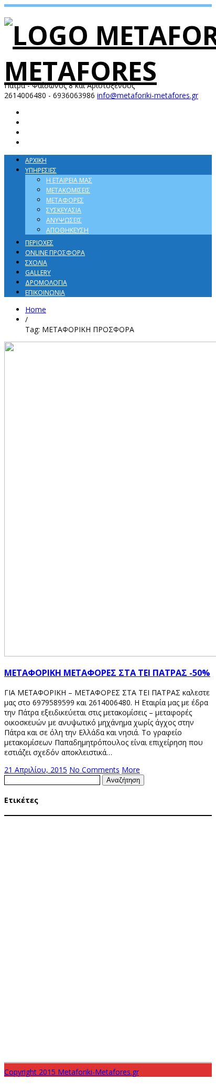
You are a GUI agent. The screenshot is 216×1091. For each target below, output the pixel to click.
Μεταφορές (65, 200)
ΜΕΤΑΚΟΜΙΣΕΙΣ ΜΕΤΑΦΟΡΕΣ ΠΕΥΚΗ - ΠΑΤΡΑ (82, 891)
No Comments (94, 770)
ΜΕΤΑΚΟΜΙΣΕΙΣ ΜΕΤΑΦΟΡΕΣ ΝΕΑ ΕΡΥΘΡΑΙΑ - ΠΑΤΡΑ (72, 871)
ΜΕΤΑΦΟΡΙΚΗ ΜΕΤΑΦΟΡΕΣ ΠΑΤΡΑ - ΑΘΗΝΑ (134, 951)
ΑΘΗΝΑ (70, 821)
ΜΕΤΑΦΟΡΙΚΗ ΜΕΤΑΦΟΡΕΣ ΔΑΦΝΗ (49, 911)
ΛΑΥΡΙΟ (13, 831)
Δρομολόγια (46, 282)
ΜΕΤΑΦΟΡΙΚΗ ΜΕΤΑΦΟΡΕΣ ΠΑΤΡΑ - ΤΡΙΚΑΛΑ (72, 961)
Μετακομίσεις (68, 190)
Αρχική (36, 160)
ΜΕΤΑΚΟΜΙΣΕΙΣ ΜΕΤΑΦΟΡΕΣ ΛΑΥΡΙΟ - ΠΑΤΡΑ (63, 851)
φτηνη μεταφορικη (72, 1047)
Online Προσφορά (55, 252)
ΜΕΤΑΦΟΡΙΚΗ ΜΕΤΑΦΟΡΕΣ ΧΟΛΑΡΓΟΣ (108, 971)
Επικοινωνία (45, 292)
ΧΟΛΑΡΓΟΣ (142, 1020)
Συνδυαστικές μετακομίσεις (81, 1007)
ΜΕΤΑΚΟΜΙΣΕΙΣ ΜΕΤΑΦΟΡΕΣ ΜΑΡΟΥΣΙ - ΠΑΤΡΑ (125, 861)
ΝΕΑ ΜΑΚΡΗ (105, 981)
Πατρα (181, 981)
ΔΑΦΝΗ (198, 821)
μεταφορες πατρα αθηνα (168, 1032)
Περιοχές (39, 242)
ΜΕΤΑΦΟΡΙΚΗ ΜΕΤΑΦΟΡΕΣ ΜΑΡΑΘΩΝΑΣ (58, 921)
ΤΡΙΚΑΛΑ (113, 1020)
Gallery (38, 272)
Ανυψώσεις (64, 220)
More (131, 770)
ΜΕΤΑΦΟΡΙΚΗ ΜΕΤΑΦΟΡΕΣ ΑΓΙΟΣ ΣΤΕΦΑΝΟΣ (150, 901)
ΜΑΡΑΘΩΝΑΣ (43, 831)
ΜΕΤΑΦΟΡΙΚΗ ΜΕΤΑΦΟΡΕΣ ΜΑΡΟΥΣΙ (161, 921)
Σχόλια (36, 262)
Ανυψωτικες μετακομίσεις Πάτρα (135, 821)
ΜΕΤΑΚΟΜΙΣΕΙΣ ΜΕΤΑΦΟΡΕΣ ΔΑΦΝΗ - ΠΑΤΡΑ (116, 841)
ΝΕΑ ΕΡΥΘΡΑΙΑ (67, 981)
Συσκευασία (63, 210)
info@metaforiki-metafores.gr (147, 95)
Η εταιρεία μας (69, 180)
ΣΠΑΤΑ (47, 999)
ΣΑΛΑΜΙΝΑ (20, 999)
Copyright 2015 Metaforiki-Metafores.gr (71, 1072)
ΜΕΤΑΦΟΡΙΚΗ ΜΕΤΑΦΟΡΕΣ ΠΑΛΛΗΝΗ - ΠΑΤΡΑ (86, 941)
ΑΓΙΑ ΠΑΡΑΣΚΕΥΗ (30, 821)
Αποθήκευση (67, 230)
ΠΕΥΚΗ (160, 981)
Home (35, 309)
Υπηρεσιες (41, 170)
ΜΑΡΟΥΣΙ (75, 831)
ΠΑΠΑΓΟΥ (136, 981)
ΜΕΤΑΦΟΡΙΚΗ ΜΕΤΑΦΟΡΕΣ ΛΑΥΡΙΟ (143, 911)
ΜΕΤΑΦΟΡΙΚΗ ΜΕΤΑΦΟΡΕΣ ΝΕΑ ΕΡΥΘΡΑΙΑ (59, 931)
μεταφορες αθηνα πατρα (87, 1033)
